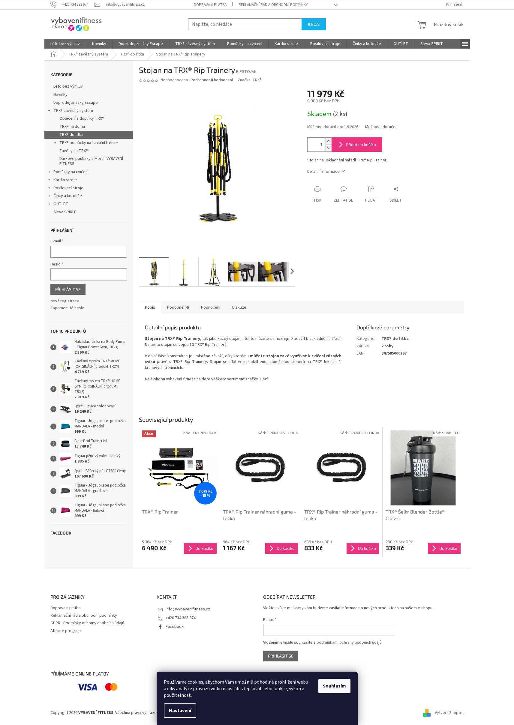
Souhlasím (334, 686)
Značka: (250, 80)
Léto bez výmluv (68, 86)
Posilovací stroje (68, 188)
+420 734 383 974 (181, 618)
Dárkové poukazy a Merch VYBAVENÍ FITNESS (91, 161)
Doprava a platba (210, 4)
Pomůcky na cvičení (71, 172)
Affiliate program (65, 631)
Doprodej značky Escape (75, 103)
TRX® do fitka (71, 135)
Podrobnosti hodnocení (212, 80)
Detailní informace (323, 172)
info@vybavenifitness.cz (188, 609)
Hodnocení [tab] (210, 307)
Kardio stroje (65, 180)
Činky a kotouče (67, 196)
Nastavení (180, 710)
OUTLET (60, 204)
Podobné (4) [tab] (178, 307)
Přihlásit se (68, 289)
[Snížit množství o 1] (329, 148)
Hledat (313, 24)
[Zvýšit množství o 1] (329, 141)
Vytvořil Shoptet (449, 713)
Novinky (60, 94)
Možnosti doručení (381, 127)
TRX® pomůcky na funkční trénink (89, 143)
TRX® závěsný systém (73, 111)
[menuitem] (65, 44)
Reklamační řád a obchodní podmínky (273, 4)
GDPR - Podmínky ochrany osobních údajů (87, 623)
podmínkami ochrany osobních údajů (349, 643)
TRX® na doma (72, 127)
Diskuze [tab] (239, 307)
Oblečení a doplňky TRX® (81, 118)
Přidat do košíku (361, 144)
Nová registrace (64, 301)
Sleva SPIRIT (64, 212)
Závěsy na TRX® (73, 151)
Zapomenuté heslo (67, 308)
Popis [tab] (150, 307)
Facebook (175, 627)
